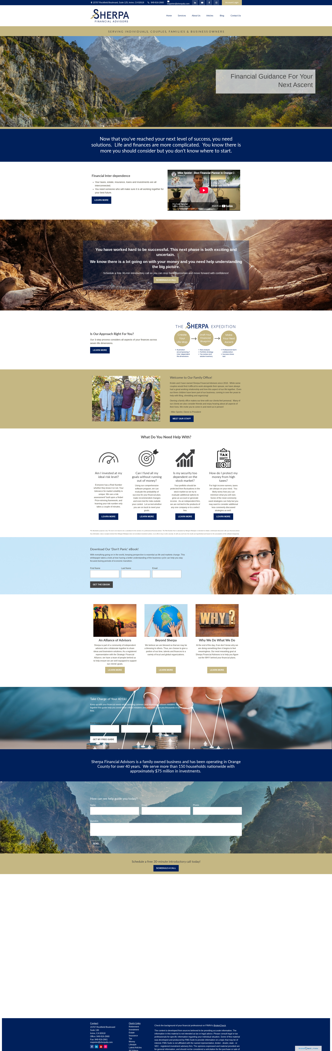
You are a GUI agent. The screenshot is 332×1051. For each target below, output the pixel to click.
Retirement (134, 1027)
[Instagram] (105, 1046)
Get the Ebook (101, 584)
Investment (134, 1030)
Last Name (126, 568)
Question (94, 821)
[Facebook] (209, 2)
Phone (196, 805)
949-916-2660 (157, 2)
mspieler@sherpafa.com (178, 4)
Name (93, 805)
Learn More (101, 200)
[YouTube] (202, 2)
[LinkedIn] (195, 2)
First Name (95, 568)
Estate (132, 1033)
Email (155, 568)
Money (132, 1041)
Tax (130, 1039)
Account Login (231, 2)
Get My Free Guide (103, 739)
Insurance (133, 1036)
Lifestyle (132, 1044)
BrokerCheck (220, 1025)
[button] (169, 15)
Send (96, 844)
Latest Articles (135, 1047)
